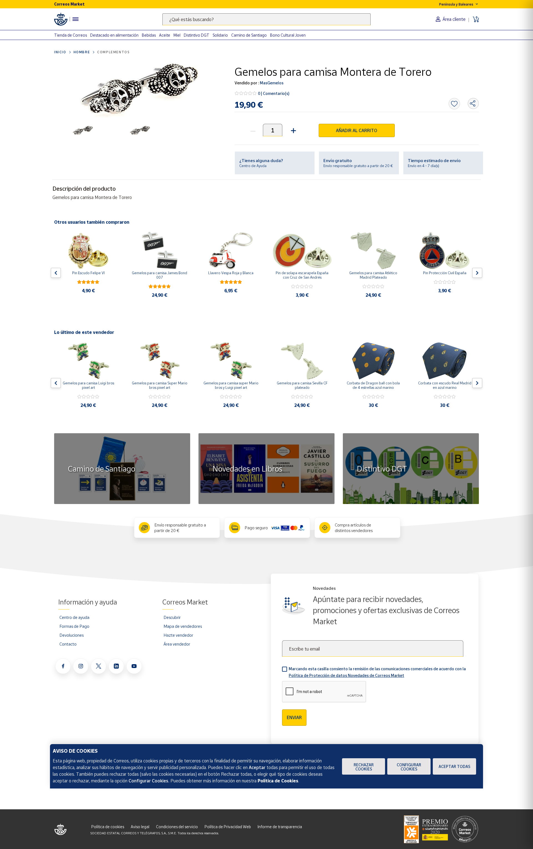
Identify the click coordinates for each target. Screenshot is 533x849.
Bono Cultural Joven (288, 35)
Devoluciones (71, 635)
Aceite (164, 35)
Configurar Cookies (409, 766)
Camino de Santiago (249, 35)
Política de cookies (107, 826)
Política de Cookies (278, 781)
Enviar (294, 717)
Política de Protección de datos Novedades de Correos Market (346, 675)
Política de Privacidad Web (228, 826)
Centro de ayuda (74, 617)
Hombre (82, 52)
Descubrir (172, 617)
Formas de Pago (74, 626)
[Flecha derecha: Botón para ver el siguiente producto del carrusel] (477, 273)
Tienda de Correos (70, 35)
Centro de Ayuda (252, 165)
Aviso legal (140, 826)
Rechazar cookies (364, 766)
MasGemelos (271, 82)
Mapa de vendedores (183, 626)
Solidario (220, 35)
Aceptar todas (454, 766)
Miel (177, 35)
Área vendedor (177, 643)
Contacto (68, 643)
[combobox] (266, 19)
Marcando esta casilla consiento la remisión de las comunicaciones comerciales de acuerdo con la (377, 672)
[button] (292, 130)
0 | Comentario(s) (274, 93)
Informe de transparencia (280, 826)
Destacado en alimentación (114, 35)
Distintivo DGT (196, 35)
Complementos (113, 52)
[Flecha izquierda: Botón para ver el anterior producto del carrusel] (56, 273)
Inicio (60, 52)
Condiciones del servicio (177, 826)
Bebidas (149, 35)
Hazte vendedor (178, 635)
